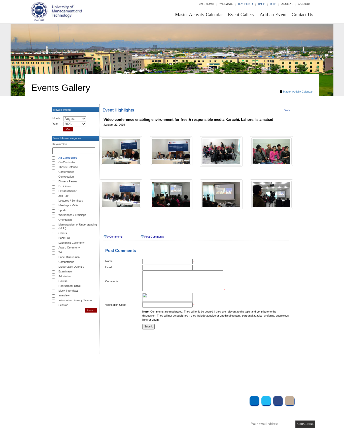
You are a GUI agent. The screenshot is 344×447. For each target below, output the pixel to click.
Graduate (87, 406)
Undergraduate (91, 399)
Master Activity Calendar (199, 14)
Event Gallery (241, 14)
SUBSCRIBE (305, 424)
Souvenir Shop (214, 427)
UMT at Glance (140, 399)
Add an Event (273, 14)
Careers (304, 3)
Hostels (209, 413)
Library (209, 399)
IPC (206, 406)
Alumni (287, 3)
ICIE (273, 4)
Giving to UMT (141, 413)
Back (287, 110)
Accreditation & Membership (150, 406)
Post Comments (154, 236)
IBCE (261, 4)
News (134, 427)
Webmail (226, 3)
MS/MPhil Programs (95, 413)
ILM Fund (245, 4)
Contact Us (302, 14)
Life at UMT (138, 420)
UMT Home (206, 3)
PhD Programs (90, 420)
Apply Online (90, 427)
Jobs (133, 433)
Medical (210, 420)
